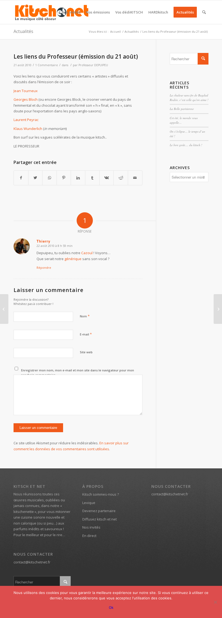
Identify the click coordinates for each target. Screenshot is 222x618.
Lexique (88, 502)
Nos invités (91, 527)
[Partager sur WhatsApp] (50, 178)
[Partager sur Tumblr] (92, 178)
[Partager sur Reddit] (121, 178)
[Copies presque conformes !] (4, 309)
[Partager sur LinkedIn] (78, 178)
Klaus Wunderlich (28, 128)
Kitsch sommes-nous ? (100, 494)
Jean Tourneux (26, 90)
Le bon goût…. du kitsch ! (186, 145)
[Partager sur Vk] (107, 178)
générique (72, 258)
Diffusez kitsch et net (99, 519)
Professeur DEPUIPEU (93, 65)
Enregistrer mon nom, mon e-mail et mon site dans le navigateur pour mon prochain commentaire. (77, 372)
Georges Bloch (26, 99)
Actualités (23, 31)
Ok (111, 607)
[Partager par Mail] (135, 178)
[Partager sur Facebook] (21, 178)
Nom (85, 316)
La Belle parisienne (182, 109)
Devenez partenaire (99, 510)
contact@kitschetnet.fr (32, 562)
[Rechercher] (204, 12)
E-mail (86, 334)
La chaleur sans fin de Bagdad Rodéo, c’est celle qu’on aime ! (189, 97)
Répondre (44, 268)
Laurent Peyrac (26, 119)
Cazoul (87, 252)
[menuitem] (71, 12)
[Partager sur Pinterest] (64, 178)
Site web (86, 352)
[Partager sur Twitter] (35, 178)
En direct (89, 535)
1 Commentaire (46, 65)
